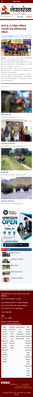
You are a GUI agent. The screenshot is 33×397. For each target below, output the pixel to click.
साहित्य (28, 339)
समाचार (5, 357)
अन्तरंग (12, 332)
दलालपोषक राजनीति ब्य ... (17, 278)
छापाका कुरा (28, 357)
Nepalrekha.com (21, 393)
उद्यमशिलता (5, 348)
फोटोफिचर (12, 343)
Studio (21, 17)
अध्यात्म (28, 371)
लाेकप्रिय (8, 249)
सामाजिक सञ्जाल (20, 339)
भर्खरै (3, 249)
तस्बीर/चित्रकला (20, 334)
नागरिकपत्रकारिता (20, 327)
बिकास (5, 332)
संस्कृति (5, 362)
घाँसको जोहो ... (5, 172)
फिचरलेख (28, 334)
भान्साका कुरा (28, 348)
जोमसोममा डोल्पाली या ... (8, 201)
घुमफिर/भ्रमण (12, 330)
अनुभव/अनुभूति (28, 353)
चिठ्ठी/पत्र (20, 332)
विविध (28, 327)
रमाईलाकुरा (12, 327)
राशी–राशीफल (28, 374)
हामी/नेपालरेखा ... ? (14, 384)
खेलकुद (5, 346)
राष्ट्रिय (4, 327)
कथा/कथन (28, 341)
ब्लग (20, 330)
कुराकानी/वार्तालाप (28, 331)
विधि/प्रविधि (5, 350)
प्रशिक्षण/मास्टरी (28, 360)
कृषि (5, 352)
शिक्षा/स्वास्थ (5, 341)
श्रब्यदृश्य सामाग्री (20, 336)
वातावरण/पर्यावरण (4, 335)
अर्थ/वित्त (5, 343)
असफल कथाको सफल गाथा (28, 366)
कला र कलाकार (12, 340)
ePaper (29, 16)
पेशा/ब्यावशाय (28, 336)
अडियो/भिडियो (12, 347)
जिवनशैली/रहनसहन (28, 344)
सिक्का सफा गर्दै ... (6, 115)
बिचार (4, 359)
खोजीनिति (4, 355)
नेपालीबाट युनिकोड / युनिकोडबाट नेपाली (23, 388)
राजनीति (5, 330)
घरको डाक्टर (28, 350)
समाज (4, 339)
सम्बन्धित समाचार (5, 87)
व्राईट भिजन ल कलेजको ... (8, 143)
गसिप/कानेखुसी (12, 335)
